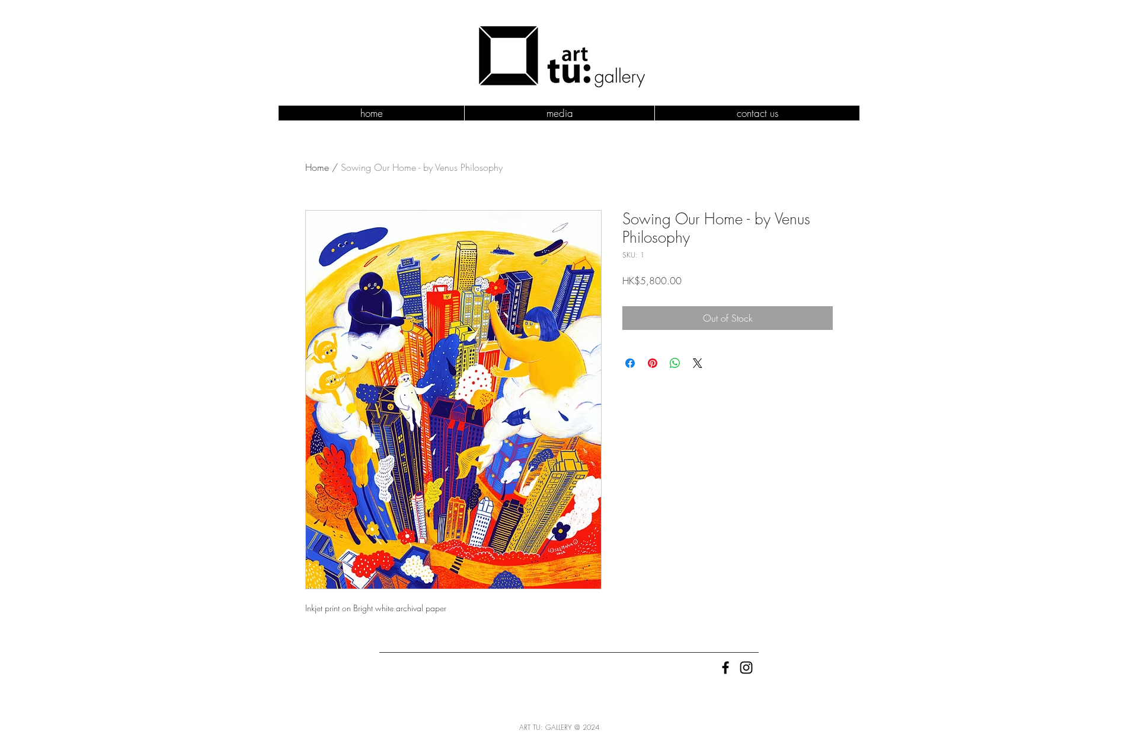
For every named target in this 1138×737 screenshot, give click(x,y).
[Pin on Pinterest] (652, 363)
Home (317, 167)
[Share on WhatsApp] (675, 363)
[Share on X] (698, 363)
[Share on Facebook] (630, 363)
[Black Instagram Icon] (746, 667)
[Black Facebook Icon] (725, 667)
